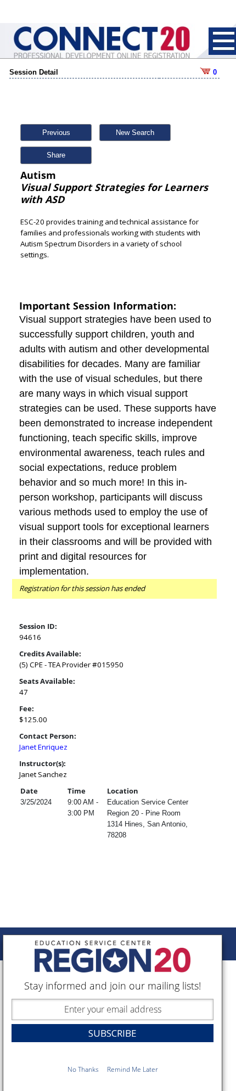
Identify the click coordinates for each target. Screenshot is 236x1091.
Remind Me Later (132, 1069)
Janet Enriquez (43, 747)
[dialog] (112, 1013)
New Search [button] (135, 132)
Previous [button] (56, 132)
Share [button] (56, 155)
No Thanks (83, 1069)
